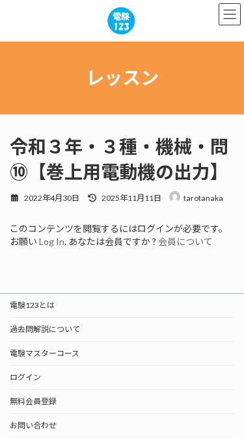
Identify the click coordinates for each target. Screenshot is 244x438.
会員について (185, 241)
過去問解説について (45, 329)
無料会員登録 (33, 401)
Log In (51, 241)
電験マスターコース (44, 353)
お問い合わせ (33, 425)
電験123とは (32, 305)
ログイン (25, 377)
